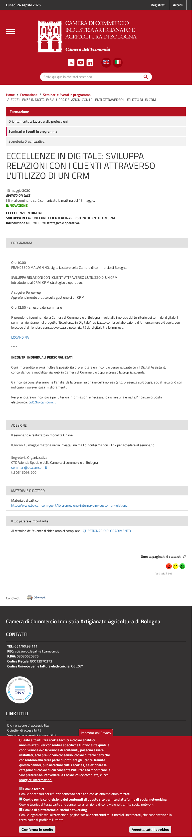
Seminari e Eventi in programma (67, 94)
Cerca (144, 76)
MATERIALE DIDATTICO (28, 490)
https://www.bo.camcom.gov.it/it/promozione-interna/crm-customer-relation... (69, 505)
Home (10, 94)
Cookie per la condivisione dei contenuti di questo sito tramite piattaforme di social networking (95, 799)
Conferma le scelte (37, 830)
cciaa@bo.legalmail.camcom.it (37, 651)
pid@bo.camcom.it (42, 402)
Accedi (178, 4)
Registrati (158, 4)
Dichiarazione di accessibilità (28, 725)
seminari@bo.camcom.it (29, 467)
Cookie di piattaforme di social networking (55, 809)
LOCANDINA (20, 337)
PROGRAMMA (21, 242)
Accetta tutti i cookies (150, 830)
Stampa (39, 597)
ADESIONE (19, 425)
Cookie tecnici (33, 788)
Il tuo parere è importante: (30, 521)
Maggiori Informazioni (35, 779)
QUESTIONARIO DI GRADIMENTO (107, 530)
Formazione (28, 94)
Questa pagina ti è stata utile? (163, 556)
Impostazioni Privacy (96, 732)
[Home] (87, 35)
